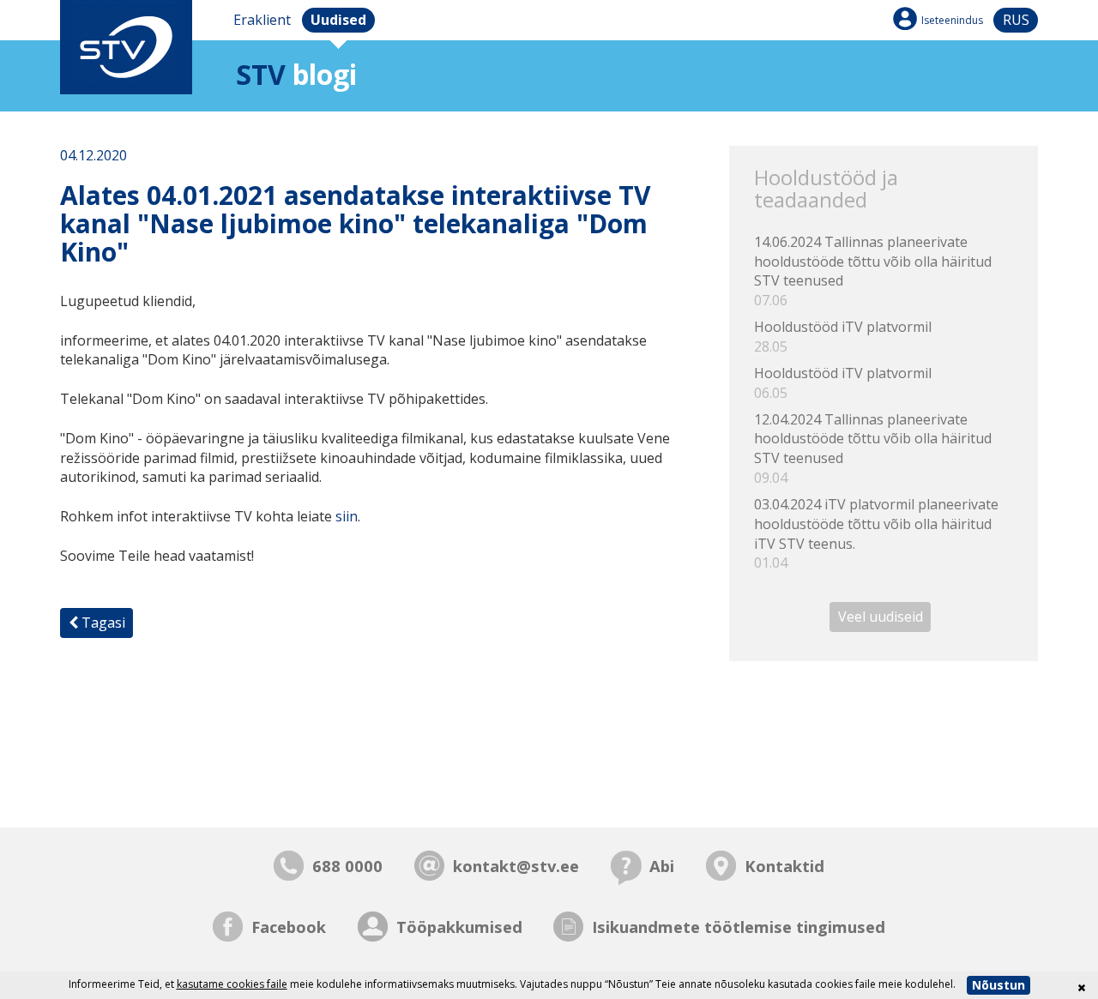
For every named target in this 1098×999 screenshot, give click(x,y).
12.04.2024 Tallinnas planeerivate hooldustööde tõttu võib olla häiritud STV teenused (873, 449)
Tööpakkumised (459, 926)
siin (346, 516)
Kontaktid (784, 865)
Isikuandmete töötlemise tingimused (738, 926)
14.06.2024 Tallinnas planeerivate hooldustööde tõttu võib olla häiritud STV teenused (873, 271)
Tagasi (101, 622)
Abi (661, 865)
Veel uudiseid (880, 616)
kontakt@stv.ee (516, 865)
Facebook (288, 926)
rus (1016, 19)
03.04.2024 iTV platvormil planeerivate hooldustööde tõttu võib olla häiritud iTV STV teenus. (876, 534)
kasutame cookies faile (232, 984)
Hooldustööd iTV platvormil (843, 336)
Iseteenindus (952, 20)
